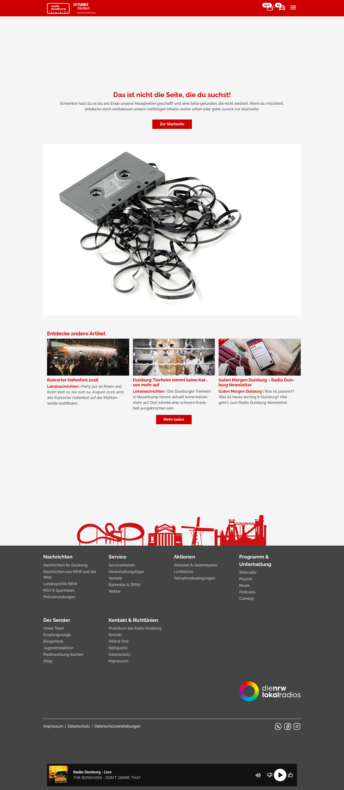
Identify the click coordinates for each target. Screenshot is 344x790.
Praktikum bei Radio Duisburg (135, 628)
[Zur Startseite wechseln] (58, 8)
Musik (244, 585)
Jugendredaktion (58, 648)
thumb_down (270, 775)
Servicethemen (122, 565)
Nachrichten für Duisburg (65, 565)
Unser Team (53, 628)
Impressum (118, 661)
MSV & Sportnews (59, 590)
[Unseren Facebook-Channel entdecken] (287, 726)
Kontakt (115, 635)
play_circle (280, 775)
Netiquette (118, 648)
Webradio (247, 572)
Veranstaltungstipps (126, 571)
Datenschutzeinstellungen (117, 726)
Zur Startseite (172, 124)
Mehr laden (174, 419)
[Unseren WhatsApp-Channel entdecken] (278, 726)
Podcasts (247, 592)
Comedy (246, 598)
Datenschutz (120, 654)
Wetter (115, 591)
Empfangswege (57, 635)
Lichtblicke (183, 571)
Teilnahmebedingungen (194, 578)
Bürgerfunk (53, 641)
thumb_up (290, 775)
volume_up (258, 775)
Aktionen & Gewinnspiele (195, 565)
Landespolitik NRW (60, 584)
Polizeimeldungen (59, 597)
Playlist (245, 579)
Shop (47, 661)
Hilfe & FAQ (118, 641)
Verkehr (115, 578)
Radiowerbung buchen (63, 654)
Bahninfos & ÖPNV (125, 585)
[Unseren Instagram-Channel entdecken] (297, 726)
